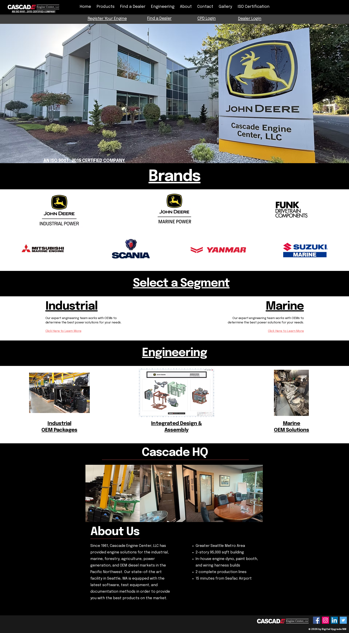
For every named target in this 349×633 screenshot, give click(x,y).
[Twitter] (343, 620)
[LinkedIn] (334, 620)
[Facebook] (316, 620)
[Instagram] (325, 620)
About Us (114, 532)
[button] (174, 493)
